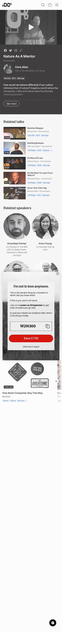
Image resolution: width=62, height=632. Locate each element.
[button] (31, 326)
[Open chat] (52, 622)
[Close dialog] (57, 273)
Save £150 (31, 338)
